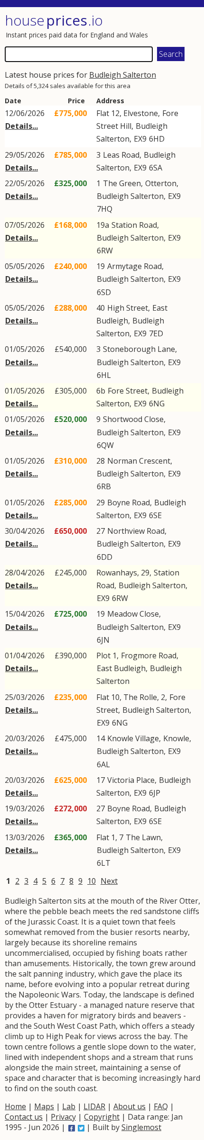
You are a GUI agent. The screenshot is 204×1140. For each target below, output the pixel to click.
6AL (103, 764)
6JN (103, 640)
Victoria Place (131, 780)
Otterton (160, 183)
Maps (44, 1106)
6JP (154, 793)
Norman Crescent (138, 461)
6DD (104, 557)
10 (91, 881)
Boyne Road (128, 502)
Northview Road (136, 531)
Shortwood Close (133, 419)
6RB (104, 486)
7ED (156, 333)
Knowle (176, 738)
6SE (155, 515)
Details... (21, 126)
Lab (68, 1106)
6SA (155, 167)
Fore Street (128, 391)
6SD (104, 292)
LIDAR (94, 1106)
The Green (122, 183)
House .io (54, 20)
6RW (105, 250)
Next (109, 881)
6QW (105, 445)
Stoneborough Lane (139, 349)
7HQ (104, 209)
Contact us (24, 1117)
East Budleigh (121, 668)
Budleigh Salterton (122, 75)
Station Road (134, 225)
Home (15, 1106)
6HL (104, 375)
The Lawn (143, 837)
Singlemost (141, 1127)
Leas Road (121, 155)
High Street (127, 308)
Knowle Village (133, 738)
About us (129, 1106)
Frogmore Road (148, 655)
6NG (157, 403)
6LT (104, 863)
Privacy (63, 1117)
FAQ (161, 1106)
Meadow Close (133, 614)
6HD (157, 139)
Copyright (102, 1117)
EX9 (140, 139)
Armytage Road (134, 266)
